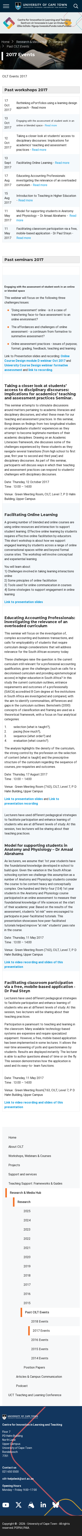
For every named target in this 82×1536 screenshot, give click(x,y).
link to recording (40, 370)
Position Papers (34, 1367)
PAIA (26, 1527)
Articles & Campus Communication (39, 1376)
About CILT (16, 1147)
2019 (27, 1266)
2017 (27, 1285)
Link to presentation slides (23, 799)
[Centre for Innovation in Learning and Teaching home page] (37, 23)
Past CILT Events (37, 1312)
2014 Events (39, 1358)
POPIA (18, 1527)
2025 (27, 1211)
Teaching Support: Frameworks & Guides (35, 1183)
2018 (27, 1275)
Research (24, 1202)
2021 (27, 1248)
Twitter (18, 1505)
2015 (27, 1303)
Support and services (22, 1174)
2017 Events (41, 1331)
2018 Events (39, 1321)
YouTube (5, 1505)
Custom (31, 1505)
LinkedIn (43, 1505)
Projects (14, 1165)
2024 (27, 1220)
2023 (27, 1229)
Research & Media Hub (25, 1193)
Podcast (22, 1386)
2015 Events (39, 1349)
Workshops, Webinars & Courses (29, 1156)
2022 (27, 1239)
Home (12, 1137)
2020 (27, 1257)
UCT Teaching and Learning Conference (34, 1395)
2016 (27, 1294)
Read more (51, 125)
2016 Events (39, 1340)
